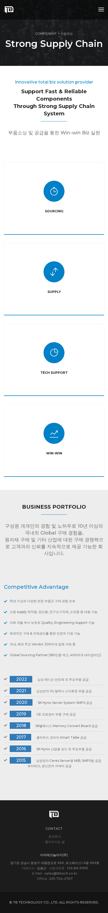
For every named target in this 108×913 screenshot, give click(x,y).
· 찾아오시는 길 (54, 842)
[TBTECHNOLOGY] (8, 9)
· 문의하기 (54, 836)
